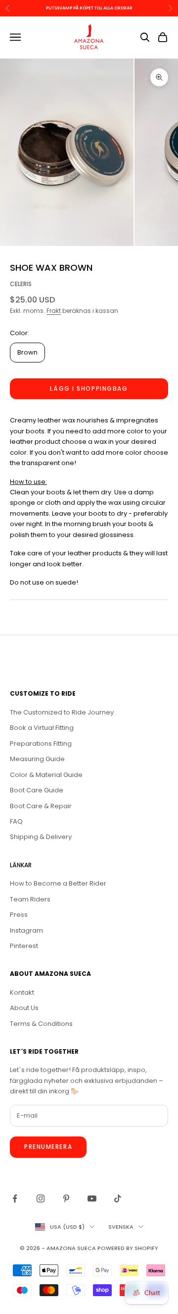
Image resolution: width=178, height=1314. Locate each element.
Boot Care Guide (36, 790)
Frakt (53, 310)
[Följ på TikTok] (118, 1198)
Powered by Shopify (127, 1248)
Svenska (121, 1227)
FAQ (16, 821)
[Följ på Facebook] (15, 1198)
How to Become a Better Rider (58, 883)
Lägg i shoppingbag (89, 388)
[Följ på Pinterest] (66, 1198)
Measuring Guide (37, 759)
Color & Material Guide (46, 774)
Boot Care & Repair (41, 806)
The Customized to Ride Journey (62, 712)
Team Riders (30, 899)
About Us (24, 1008)
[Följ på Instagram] (40, 1198)
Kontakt (22, 992)
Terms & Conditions (41, 1023)
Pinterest (24, 946)
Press (19, 914)
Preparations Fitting (41, 743)
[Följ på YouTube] (92, 1198)
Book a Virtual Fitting (42, 727)
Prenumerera (48, 1146)
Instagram (26, 930)
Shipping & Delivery (41, 836)
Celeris (21, 284)
